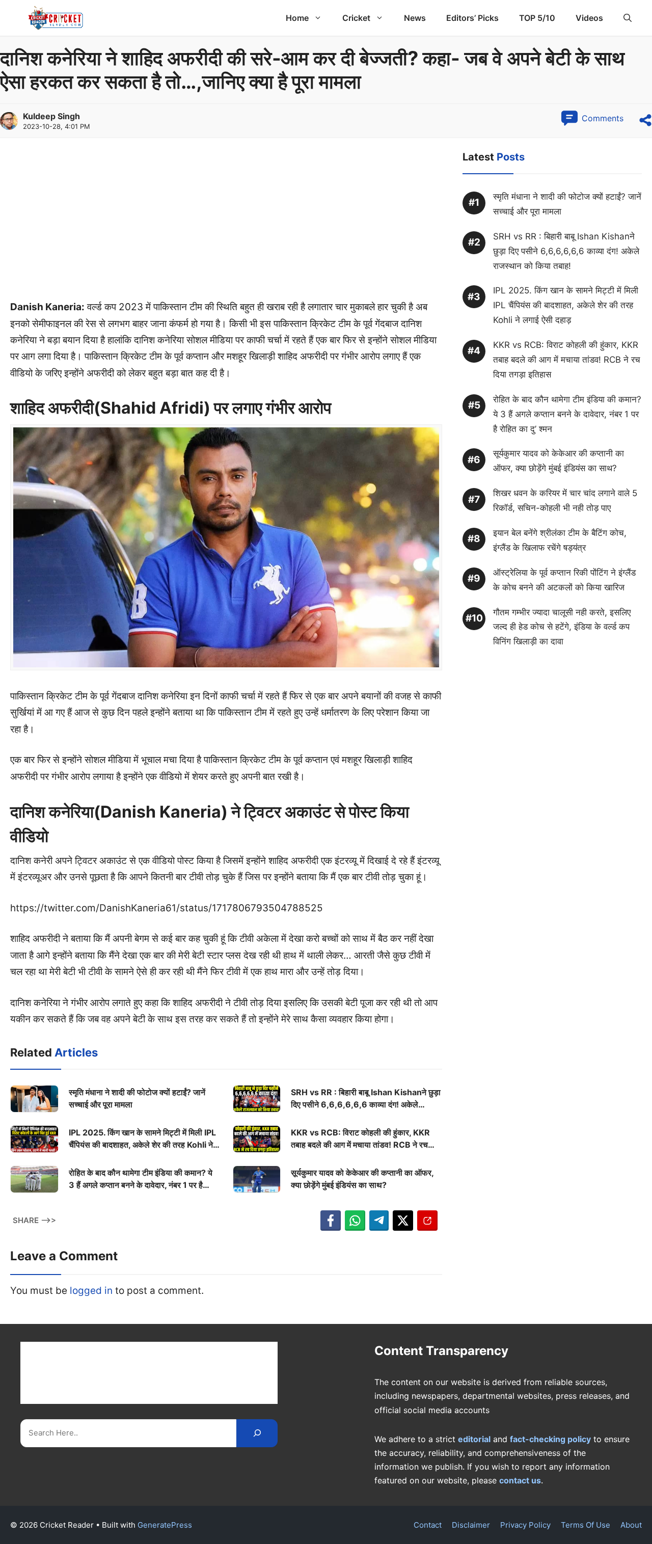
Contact (428, 1525)
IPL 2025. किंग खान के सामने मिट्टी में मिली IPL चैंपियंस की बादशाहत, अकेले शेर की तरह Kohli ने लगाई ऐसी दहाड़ (142, 1139)
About (631, 1525)
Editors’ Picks (472, 18)
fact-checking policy (550, 1439)
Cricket (356, 18)
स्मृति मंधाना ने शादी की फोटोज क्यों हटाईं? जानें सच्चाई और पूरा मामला (137, 1098)
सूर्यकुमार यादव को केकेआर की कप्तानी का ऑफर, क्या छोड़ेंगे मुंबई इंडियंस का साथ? (362, 1179)
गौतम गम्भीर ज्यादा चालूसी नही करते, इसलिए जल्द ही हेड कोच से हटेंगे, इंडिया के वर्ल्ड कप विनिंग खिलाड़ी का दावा (562, 627)
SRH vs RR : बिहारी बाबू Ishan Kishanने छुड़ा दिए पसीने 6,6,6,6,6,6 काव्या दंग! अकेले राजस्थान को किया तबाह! (366, 1098)
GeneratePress (165, 1525)
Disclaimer (471, 1525)
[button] (627, 18)
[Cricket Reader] (55, 18)
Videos (589, 18)
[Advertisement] (226, 223)
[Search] (257, 1433)
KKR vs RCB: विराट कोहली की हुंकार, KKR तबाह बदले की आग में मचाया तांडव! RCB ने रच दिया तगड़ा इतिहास (360, 1139)
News (415, 18)
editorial (474, 1439)
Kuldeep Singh (51, 116)
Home (297, 18)
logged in (91, 1290)
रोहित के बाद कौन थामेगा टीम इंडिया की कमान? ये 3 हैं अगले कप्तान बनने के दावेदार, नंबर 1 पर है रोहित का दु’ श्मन (140, 1179)
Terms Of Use (585, 1525)
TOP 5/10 (537, 18)
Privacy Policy (525, 1525)
